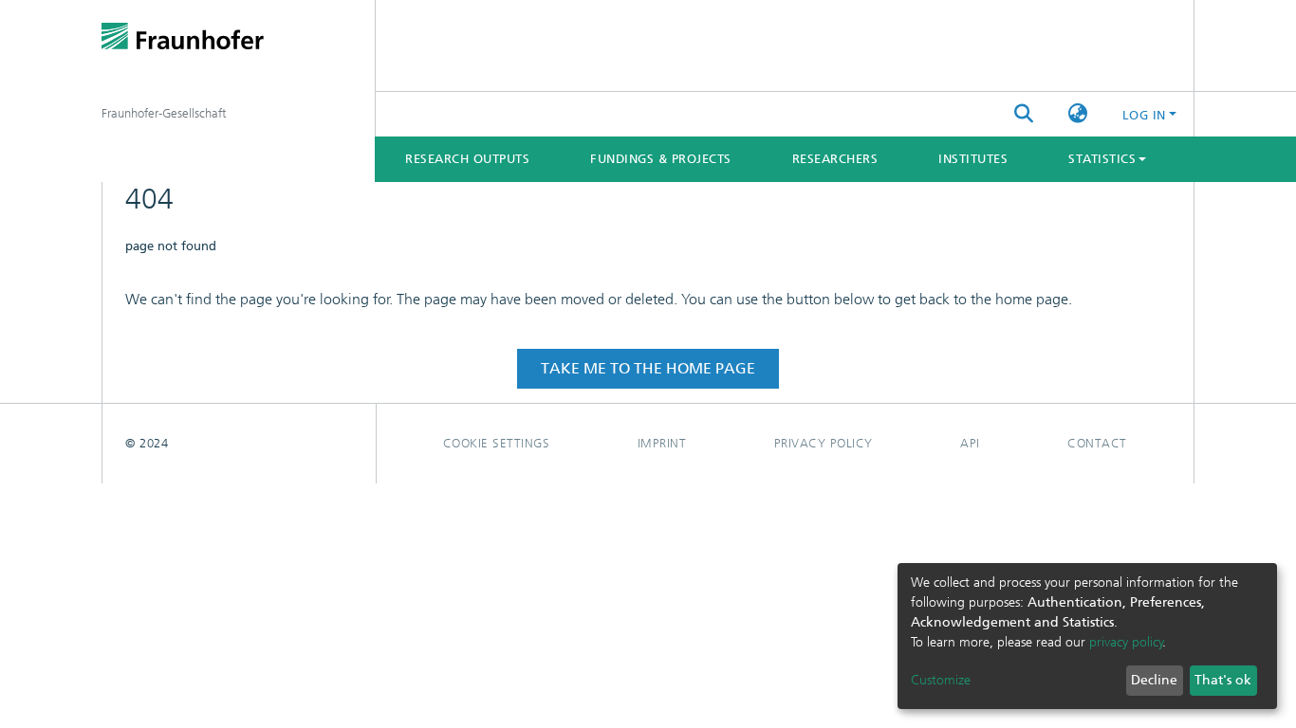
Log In (1144, 115)
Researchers (835, 159)
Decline (1154, 680)
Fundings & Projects (660, 159)
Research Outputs (467, 159)
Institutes (973, 159)
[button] (1078, 114)
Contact (1097, 443)
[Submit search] (1024, 114)
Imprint (662, 443)
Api (970, 443)
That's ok (1222, 680)
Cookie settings (496, 443)
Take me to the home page (648, 368)
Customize (941, 680)
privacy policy (1126, 642)
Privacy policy (823, 443)
